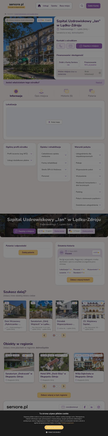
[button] (54, 432)
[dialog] (54, 423)
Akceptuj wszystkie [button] (54, 427)
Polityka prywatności (67, 423)
